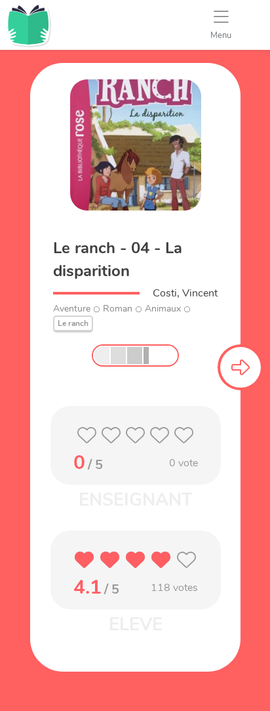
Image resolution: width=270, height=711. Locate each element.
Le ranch (73, 323)
